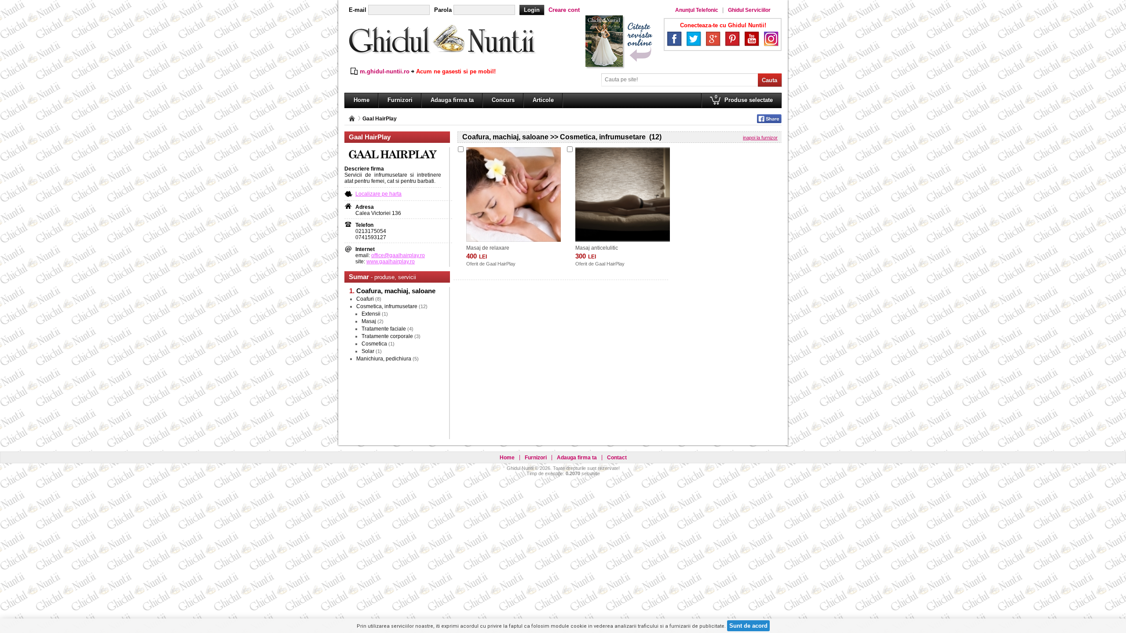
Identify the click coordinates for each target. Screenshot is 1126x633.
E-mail (357, 10)
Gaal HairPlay (379, 119)
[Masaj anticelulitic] (622, 194)
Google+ (713, 39)
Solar (368, 351)
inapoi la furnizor (760, 137)
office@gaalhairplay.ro (398, 255)
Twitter (694, 39)
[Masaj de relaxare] (513, 194)
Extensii (371, 314)
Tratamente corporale (387, 336)
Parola (443, 10)
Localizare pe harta (378, 194)
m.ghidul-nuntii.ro (384, 71)
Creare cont (564, 10)
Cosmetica (374, 344)
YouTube (752, 39)
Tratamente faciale (384, 329)
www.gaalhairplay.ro (390, 261)
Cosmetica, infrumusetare (386, 306)
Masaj (369, 321)
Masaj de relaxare (487, 248)
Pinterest (732, 39)
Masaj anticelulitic (596, 248)
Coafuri (365, 299)
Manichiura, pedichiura (383, 359)
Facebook (674, 39)
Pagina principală (352, 118)
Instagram (771, 39)
